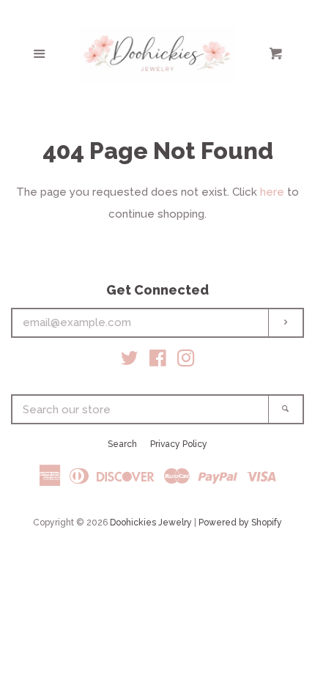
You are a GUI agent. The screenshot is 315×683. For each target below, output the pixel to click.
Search (122, 444)
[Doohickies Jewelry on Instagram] (186, 361)
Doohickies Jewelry (151, 522)
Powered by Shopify (240, 522)
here (272, 192)
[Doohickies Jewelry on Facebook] (158, 361)
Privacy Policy (178, 444)
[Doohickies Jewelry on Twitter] (129, 361)
